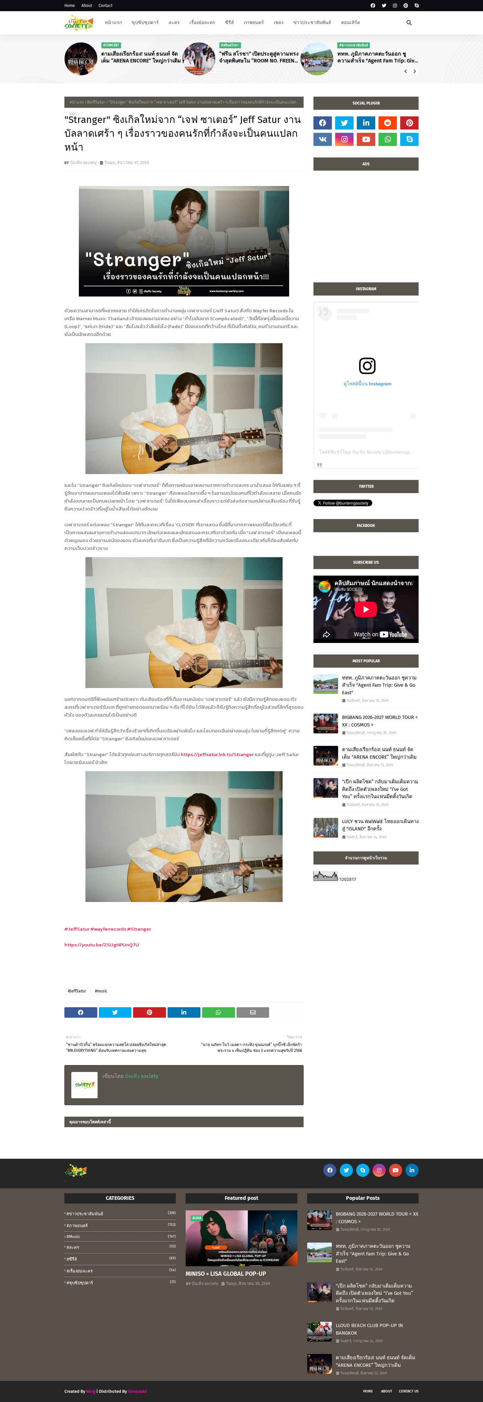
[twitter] (384, 6)
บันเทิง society (83, 162)
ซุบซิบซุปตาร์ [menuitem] (145, 22)
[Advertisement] (366, 230)
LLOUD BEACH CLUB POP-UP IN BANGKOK (369, 1329)
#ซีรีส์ (121, 1259)
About (86, 5)
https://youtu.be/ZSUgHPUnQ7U (101, 944)
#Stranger (139, 929)
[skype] (416, 6)
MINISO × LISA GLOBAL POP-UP (226, 1273)
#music (101, 991)
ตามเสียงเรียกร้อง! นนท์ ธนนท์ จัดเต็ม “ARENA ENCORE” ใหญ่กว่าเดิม (141, 57)
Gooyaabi (137, 1391)
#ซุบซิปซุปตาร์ (121, 1282)
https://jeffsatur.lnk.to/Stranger (217, 754)
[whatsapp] (388, 139)
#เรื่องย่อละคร (121, 1270)
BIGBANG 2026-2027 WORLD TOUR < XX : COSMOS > (380, 721)
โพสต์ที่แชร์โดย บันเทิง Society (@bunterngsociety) (371, 452)
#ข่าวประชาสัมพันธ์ (121, 1213)
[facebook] (373, 6)
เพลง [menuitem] (279, 22)
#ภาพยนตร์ (121, 1225)
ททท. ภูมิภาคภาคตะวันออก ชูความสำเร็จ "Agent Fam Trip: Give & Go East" (377, 57)
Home (69, 5)
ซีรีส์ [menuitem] (229, 22)
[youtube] (366, 139)
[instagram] (395, 6)
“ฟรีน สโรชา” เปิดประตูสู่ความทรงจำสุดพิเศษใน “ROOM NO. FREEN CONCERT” (259, 57)
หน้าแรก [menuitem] (113, 22)
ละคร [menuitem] (174, 22)
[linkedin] (366, 123)
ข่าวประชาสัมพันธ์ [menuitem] (312, 22)
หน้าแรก (76, 102)
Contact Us (409, 1391)
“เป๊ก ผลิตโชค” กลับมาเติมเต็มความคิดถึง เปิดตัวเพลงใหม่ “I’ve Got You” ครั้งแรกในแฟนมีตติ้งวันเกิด (380, 789)
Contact (105, 5)
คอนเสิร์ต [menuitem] (350, 22)
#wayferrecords (108, 929)
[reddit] (388, 123)
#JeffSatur (96, 102)
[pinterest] (406, 6)
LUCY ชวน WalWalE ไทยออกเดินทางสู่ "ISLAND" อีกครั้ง (380, 825)
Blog (90, 1391)
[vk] (322, 139)
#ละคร (121, 1247)
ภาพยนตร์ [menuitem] (254, 22)
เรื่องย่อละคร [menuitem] (202, 22)
